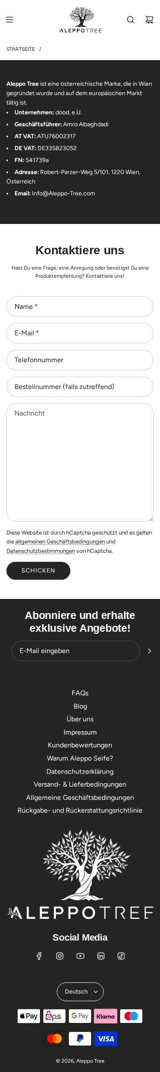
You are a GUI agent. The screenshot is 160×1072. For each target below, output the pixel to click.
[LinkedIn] (100, 956)
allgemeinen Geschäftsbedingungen (60, 541)
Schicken (38, 570)
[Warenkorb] (149, 19)
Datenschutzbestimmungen (40, 550)
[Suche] (130, 19)
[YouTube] (80, 956)
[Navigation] (9, 19)
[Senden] (149, 651)
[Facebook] (39, 956)
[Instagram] (59, 956)
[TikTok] (121, 956)
